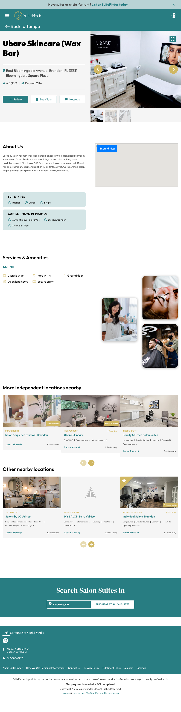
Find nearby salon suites (112, 604)
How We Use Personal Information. (99, 693)
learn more (12, 444)
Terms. (76, 693)
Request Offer (34, 83)
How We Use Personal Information (45, 667)
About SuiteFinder (13, 667)
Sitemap (141, 667)
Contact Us (74, 667)
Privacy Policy (91, 667)
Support (128, 667)
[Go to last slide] (98, 69)
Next (91, 463)
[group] (135, 69)
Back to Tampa (25, 26)
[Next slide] (173, 69)
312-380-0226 (15, 658)
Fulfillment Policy (112, 667)
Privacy (66, 693)
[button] (96, 116)
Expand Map (107, 148)
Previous (83, 463)
